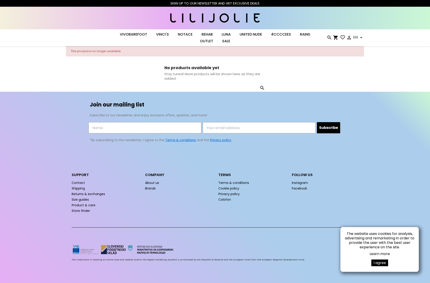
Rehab (207, 34)
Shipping (78, 188)
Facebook (299, 188)
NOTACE (185, 34)
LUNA (226, 34)
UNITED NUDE (251, 34)
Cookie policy (228, 188)
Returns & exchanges (88, 194)
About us (152, 183)
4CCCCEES (281, 34)
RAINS (305, 34)
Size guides (80, 199)
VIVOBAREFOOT (133, 34)
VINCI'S (162, 34)
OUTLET (206, 41)
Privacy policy (220, 140)
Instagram (300, 183)
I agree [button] (380, 262)
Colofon (224, 199)
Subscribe (328, 127)
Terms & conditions (180, 140)
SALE (226, 41)
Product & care (83, 205)
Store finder (81, 211)
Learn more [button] (380, 253)
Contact (78, 183)
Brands (150, 188)
